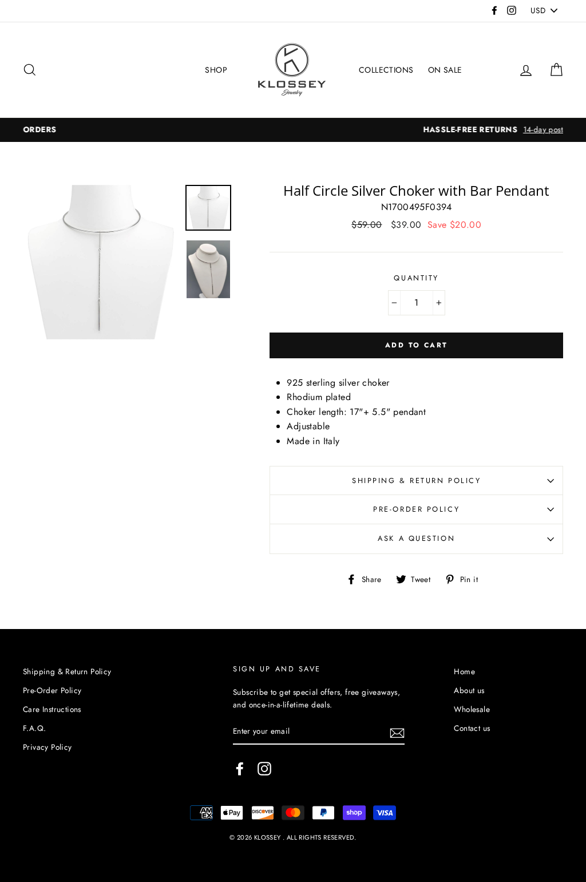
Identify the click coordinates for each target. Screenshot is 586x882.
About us (469, 690)
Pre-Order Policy (416, 509)
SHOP (216, 70)
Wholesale (472, 709)
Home (464, 671)
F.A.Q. (34, 728)
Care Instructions (52, 709)
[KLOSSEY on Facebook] (240, 769)
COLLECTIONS (386, 70)
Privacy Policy (47, 747)
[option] (302, 130)
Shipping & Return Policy (416, 480)
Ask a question (416, 538)
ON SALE (445, 70)
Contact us (472, 728)
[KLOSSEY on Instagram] (264, 769)
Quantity (416, 277)
